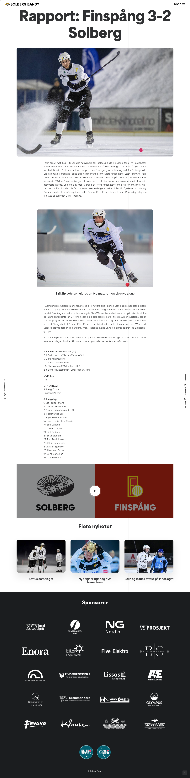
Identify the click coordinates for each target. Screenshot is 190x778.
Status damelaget (41, 579)
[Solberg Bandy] (22, 4)
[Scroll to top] (184, 773)
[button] (95, 491)
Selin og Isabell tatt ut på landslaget (148, 579)
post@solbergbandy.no (5, 389)
